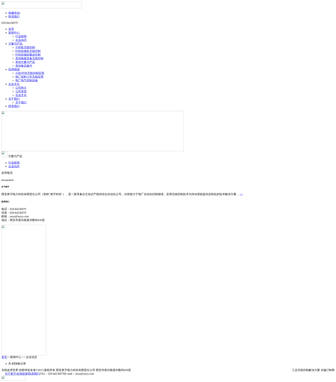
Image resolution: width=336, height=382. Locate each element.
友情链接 (22, 373)
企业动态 (21, 39)
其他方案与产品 (25, 62)
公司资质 (21, 91)
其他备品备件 (23, 65)
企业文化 (14, 84)
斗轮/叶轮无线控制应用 (29, 73)
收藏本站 (14, 12)
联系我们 (14, 16)
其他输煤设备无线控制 (29, 58)
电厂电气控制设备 (26, 80)
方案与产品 (15, 43)
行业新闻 (21, 36)
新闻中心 (14, 32)
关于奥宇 (10, 373)
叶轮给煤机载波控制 (28, 54)
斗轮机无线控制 (25, 47)
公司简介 (21, 87)
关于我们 (14, 98)
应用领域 (14, 69)
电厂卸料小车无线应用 (29, 76)
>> (241, 194)
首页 (11, 28)
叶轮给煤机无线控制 (28, 51)
